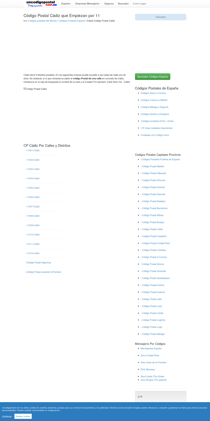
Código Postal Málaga (153, 334)
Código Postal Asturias (153, 194)
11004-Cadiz (33, 178)
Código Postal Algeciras (38, 262)
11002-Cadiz (33, 159)
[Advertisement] (77, 44)
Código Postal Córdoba (154, 250)
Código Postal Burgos (153, 222)
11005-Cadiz (33, 187)
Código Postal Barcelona (154, 208)
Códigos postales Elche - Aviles (157, 121)
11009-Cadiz (33, 225)
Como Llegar (139, 3)
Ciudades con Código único (155, 135)
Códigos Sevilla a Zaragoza (155, 114)
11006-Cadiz (33, 197)
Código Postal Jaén (152, 299)
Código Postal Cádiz (152, 229)
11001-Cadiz (33, 150)
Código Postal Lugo (152, 327)
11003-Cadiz (33, 169)
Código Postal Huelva (153, 285)
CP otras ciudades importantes (156, 128)
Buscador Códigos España (152, 76)
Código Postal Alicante (153, 180)
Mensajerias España (151, 348)
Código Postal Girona (153, 264)
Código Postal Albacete (154, 173)
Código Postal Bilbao (153, 215)
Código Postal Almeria (153, 187)
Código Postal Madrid (153, 166)
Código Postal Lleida (152, 313)
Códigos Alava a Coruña (153, 93)
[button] (66, 3)
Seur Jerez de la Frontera (153, 362)
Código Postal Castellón (154, 236)
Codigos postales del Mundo (42, 20)
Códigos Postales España (72, 20)
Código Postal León (152, 306)
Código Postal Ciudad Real (156, 243)
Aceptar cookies (23, 416)
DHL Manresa (148, 369)
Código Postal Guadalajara (156, 278)
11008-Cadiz (33, 215)
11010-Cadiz (33, 234)
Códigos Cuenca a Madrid (154, 100)
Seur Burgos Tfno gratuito (154, 379)
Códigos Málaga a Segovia (154, 107)
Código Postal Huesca (153, 292)
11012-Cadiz (33, 253)
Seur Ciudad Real (150, 355)
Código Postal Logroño (153, 320)
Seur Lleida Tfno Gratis (152, 376)
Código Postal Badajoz (153, 201)
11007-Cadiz (33, 206)
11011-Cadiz (33, 244)
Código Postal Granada (154, 271)
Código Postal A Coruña (154, 257)
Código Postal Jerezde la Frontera (43, 272)
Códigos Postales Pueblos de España (160, 159)
